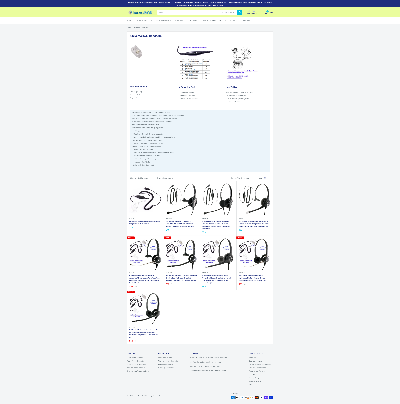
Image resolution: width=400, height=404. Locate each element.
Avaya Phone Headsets (135, 361)
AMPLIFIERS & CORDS (210, 20)
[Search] (239, 12)
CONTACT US (245, 20)
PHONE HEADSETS (162, 20)
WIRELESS (179, 20)
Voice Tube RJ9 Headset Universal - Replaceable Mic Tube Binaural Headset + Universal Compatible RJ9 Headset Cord (252, 278)
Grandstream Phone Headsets (138, 371)
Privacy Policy (254, 378)
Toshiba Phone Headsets (136, 368)
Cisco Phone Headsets (135, 358)
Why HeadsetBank (165, 358)
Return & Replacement (257, 368)
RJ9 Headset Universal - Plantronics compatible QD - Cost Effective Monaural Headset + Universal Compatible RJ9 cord (180, 223)
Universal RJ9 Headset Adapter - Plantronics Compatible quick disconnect (144, 222)
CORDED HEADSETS (142, 20)
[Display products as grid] (265, 178)
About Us (252, 358)
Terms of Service (255, 381)
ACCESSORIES (229, 20)
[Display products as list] (269, 178)
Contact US (253, 374)
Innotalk (132, 218)
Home (129, 28)
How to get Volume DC (166, 368)
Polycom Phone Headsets (136, 364)
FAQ (250, 384)
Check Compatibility (165, 364)
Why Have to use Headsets (168, 361)
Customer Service (255, 361)
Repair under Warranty (257, 371)
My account (251, 13)
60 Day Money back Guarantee (260, 364)
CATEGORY (193, 20)
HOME (129, 20)
